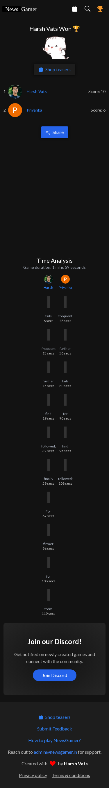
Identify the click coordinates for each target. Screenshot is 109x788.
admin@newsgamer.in (55, 752)
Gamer (21, 9)
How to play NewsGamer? (54, 740)
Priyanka (65, 287)
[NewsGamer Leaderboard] (100, 8)
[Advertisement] (54, 197)
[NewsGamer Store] (74, 8)
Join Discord (54, 675)
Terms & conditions (71, 775)
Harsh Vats (76, 763)
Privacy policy (33, 775)
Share (58, 132)
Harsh (48, 287)
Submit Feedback (54, 728)
